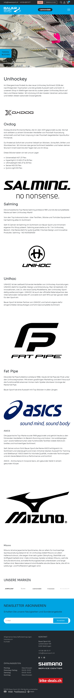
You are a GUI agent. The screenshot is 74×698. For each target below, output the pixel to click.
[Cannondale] (37, 588)
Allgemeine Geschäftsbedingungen (18, 637)
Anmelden (61, 621)
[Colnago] (50, 588)
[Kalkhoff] (64, 588)
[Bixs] (23, 588)
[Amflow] (9, 588)
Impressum (8, 639)
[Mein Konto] (64, 3)
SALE (40, 2)
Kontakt (7, 642)
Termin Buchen (51, 2)
